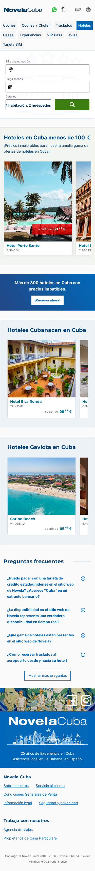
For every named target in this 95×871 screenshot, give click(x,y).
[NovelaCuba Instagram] (86, 700)
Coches (9, 25)
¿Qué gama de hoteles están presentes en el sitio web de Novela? (40, 638)
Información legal (18, 803)
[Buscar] (72, 104)
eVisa (73, 35)
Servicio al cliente (50, 785)
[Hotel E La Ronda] (41, 368)
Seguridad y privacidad (58, 803)
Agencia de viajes (18, 829)
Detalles (11, 96)
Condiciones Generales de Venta (30, 794)
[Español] (89, 9)
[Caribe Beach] (41, 486)
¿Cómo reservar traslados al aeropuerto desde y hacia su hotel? (37, 657)
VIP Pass (54, 35)
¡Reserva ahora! (47, 300)
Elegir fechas (14, 79)
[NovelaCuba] (21, 10)
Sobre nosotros (16, 785)
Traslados (64, 25)
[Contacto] (62, 9)
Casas (8, 35)
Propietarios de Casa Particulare (30, 838)
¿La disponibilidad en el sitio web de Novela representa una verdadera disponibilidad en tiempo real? (38, 615)
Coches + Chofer (36, 25)
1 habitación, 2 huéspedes (28, 105)
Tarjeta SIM (12, 44)
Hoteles (84, 25)
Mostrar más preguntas (47, 675)
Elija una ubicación (18, 61)
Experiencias (30, 35)
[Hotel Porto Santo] (38, 201)
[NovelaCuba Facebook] (72, 700)
